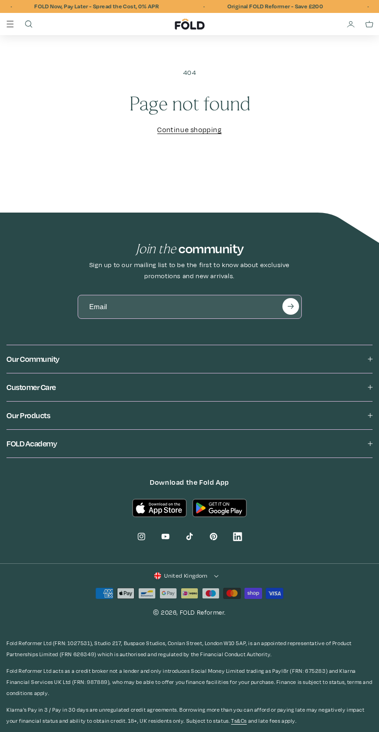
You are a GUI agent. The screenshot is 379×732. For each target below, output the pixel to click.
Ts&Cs (239, 721)
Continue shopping (189, 130)
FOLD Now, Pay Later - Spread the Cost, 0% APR (91, 6)
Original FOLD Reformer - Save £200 (270, 6)
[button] (10, 24)
